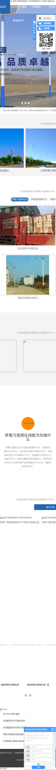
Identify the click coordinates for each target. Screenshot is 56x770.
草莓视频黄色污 (39, 199)
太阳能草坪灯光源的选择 (14, 721)
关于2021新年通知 (11, 714)
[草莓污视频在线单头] (27, 275)
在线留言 (47, 23)
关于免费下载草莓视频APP (19, 14)
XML (26, 111)
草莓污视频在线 (20, 199)
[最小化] (52, 729)
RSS (21, 111)
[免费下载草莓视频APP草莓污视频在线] (19, 517)
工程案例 (35, 7)
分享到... (47, 28)
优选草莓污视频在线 (27, 248)
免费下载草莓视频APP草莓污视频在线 (19, 522)
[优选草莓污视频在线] (27, 225)
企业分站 (6, 111)
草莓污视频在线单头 (27, 298)
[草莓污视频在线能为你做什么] (28, 423)
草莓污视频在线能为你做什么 (28, 437)
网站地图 (14, 111)
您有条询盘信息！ (39, 111)
